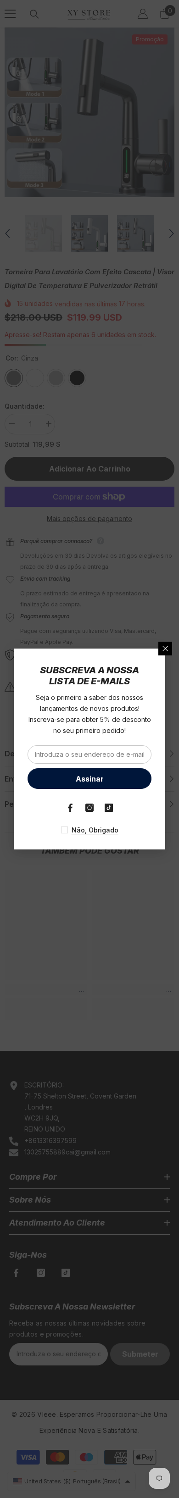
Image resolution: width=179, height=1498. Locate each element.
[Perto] (165, 648)
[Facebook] (70, 807)
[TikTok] (108, 807)
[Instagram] (89, 807)
